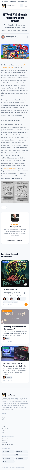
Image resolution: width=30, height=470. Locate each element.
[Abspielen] (26, 304)
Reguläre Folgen (6, 418)
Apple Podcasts (23, 1)
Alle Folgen (4, 416)
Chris (7, 299)
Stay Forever (10, 6)
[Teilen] (27, 37)
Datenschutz (5, 440)
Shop (3, 432)
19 (11, 341)
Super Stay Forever (22, 261)
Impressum (4, 442)
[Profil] (21, 5)
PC (4, 302)
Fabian (14, 299)
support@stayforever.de (8, 409)
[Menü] (26, 6)
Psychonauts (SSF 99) (10, 289)
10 (11, 304)
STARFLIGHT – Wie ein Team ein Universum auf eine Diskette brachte (14, 365)
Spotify (14, 1)
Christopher (9, 377)
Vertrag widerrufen (6, 439)
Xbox (15, 302)
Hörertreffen (5, 428)
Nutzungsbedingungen (7, 444)
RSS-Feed (6, 1)
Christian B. (23, 299)
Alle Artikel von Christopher (15, 240)
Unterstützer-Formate (7, 419)
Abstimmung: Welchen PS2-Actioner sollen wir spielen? (14, 328)
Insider (3, 430)
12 (11, 380)
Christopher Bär (15, 226)
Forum (3, 426)
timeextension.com (9, 168)
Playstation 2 (9, 302)
